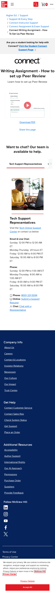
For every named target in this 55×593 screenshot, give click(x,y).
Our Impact (10, 384)
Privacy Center (10, 557)
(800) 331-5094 (29, 295)
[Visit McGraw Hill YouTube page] (6, 521)
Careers (8, 353)
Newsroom (10, 372)
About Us (9, 347)
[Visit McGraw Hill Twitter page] (6, 534)
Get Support (10, 426)
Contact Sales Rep (14, 414)
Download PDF (27, 122)
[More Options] (52, 4)
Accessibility (11, 450)
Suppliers (9, 487)
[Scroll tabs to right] (51, 163)
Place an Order (12, 432)
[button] (27, 105)
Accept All (27, 587)
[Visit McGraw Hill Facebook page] (6, 527)
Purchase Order (12, 480)
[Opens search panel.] (35, 4)
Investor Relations (13, 366)
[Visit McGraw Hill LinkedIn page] (6, 507)
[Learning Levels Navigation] (12, 4)
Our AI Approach (13, 468)
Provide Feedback (14, 493)
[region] (27, 576)
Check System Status (15, 420)
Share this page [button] (27, 129)
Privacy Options (27, 581)
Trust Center (10, 390)
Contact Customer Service (18, 408)
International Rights (14, 462)
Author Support (12, 456)
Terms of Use (9, 552)
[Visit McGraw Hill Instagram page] (6, 514)
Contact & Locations (15, 360)
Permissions (10, 474)
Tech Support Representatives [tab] (25, 164)
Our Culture (10, 378)
